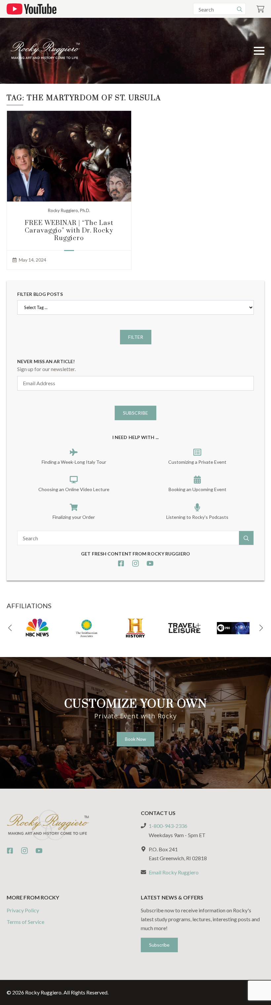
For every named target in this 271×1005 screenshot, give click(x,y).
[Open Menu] (259, 51)
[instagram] (135, 563)
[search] (240, 9)
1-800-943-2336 (168, 826)
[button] (10, 628)
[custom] (121, 563)
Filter (135, 337)
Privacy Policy (23, 910)
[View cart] (260, 9)
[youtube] (150, 563)
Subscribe (135, 413)
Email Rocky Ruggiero (174, 872)
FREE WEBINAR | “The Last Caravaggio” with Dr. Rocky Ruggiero (69, 230)
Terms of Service (25, 922)
